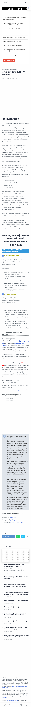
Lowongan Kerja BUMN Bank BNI (12, 29)
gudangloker (12, 517)
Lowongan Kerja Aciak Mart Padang (15, 621)
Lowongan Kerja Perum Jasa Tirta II (12, 41)
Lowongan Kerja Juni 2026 (12, 700)
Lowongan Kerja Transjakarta (11, 55)
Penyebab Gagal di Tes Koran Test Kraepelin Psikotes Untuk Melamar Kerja (15, 585)
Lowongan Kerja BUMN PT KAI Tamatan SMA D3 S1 (15, 12)
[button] (4, 2)
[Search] (28, 2)
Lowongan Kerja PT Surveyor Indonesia (14, 37)
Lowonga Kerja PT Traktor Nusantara (13, 45)
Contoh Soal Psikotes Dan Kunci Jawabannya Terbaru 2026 (14, 565)
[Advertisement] (15, 98)
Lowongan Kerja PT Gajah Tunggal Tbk (16, 600)
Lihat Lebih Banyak (9, 60)
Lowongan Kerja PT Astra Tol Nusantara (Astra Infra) (14, 50)
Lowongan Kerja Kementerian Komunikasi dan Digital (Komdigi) (14, 18)
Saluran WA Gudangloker (17, 522)
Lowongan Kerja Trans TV (10, 33)
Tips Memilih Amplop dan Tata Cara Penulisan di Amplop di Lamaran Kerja (16, 628)
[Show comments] (26, 705)
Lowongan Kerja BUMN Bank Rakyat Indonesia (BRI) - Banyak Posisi (13, 24)
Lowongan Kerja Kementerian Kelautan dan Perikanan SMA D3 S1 (16, 636)
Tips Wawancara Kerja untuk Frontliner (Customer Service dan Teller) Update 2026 (16, 593)
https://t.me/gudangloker (17, 390)
